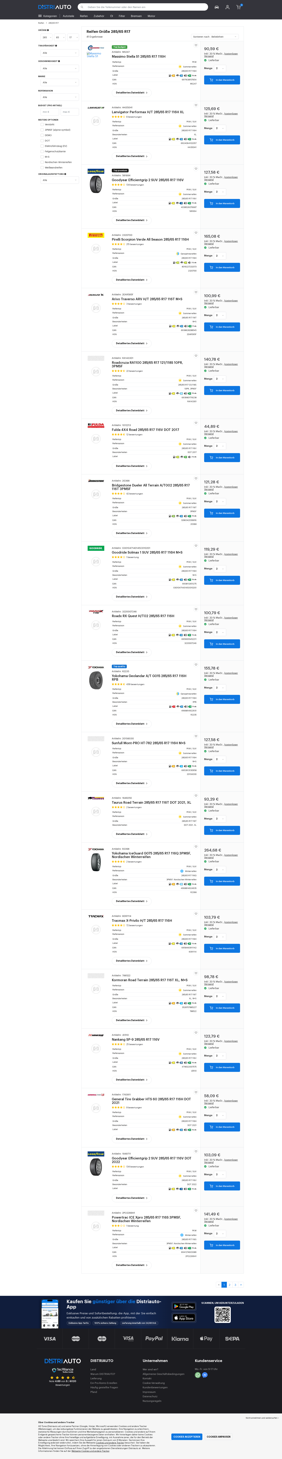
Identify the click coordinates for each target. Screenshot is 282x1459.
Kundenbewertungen (155, 1387)
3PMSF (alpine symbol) (57, 129)
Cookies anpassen (218, 1437)
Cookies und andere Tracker (110, 1442)
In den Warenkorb (225, 80)
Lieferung (96, 1378)
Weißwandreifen (54, 167)
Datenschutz (150, 1396)
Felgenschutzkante (55, 151)
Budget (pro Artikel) (50, 106)
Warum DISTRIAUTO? (102, 1374)
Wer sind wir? (150, 1369)
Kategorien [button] (50, 16)
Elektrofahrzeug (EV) (56, 145)
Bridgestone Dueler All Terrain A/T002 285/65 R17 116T (151, 485)
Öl (111, 16)
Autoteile (68, 16)
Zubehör (99, 16)
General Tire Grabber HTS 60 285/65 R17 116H (151, 1099)
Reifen (84, 16)
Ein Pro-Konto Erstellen (103, 1383)
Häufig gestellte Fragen (104, 1387)
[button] (216, 7)
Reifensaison (45, 91)
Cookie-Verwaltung (154, 1383)
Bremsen (136, 16)
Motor (151, 16)
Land (93, 1369)
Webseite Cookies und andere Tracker (90, 1451)
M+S (47, 156)
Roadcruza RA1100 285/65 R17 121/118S (147, 362)
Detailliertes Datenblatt (130, 92)
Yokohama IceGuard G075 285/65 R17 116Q (151, 853)
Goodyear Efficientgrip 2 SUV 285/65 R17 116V (151, 1158)
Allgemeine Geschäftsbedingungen (163, 1374)
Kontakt (147, 1378)
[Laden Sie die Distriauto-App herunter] (184, 1306)
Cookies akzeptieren (186, 1437)
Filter (122, 16)
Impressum (149, 1391)
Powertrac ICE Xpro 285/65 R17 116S (146, 1217)
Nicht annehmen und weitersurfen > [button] (262, 1418)
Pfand (93, 1391)
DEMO (48, 135)
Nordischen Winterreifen (58, 162)
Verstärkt (49, 124)
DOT (47, 140)
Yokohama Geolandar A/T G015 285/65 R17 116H (149, 675)
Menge (208, 68)
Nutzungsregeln (152, 1400)
